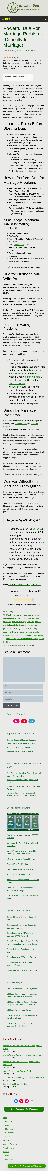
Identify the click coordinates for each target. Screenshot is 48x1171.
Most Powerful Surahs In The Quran (22, 970)
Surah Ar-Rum (21, 424)
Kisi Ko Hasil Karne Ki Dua (15, 1084)
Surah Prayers (9, 1148)
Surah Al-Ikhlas (32, 377)
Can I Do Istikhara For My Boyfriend (22, 989)
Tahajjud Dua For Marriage (18, 864)
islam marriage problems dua (31, 635)
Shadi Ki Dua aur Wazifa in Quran (21, 744)
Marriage (10, 611)
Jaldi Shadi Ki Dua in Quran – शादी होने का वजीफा (23, 1077)
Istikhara (7, 1140)
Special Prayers (10, 1144)
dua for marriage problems (23, 622)
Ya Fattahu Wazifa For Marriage (20, 869)
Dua (5, 1118)
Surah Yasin (19, 245)
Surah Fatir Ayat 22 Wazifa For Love (22, 957)
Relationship (10, 1133)
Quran (36, 529)
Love (7, 1125)
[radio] (16, 600)
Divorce (8, 1121)
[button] (45, 19)
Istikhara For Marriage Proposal (20, 751)
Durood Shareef (17, 383)
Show (28, 77)
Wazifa (6, 1152)
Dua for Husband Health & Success (21, 740)
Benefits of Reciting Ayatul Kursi (20, 748)
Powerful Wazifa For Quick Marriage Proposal (23, 1055)
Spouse (8, 1137)
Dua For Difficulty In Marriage (18, 615)
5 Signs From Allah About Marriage (21, 859)
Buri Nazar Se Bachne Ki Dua (19, 875)
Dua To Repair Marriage (22, 632)
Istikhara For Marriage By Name (20, 1010)
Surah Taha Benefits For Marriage (20, 645)
